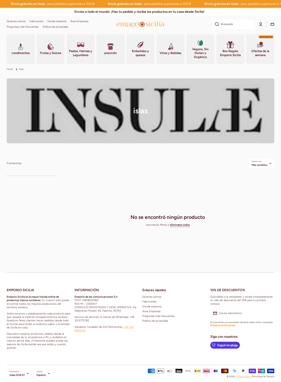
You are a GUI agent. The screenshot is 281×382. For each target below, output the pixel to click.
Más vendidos (259, 164)
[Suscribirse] (269, 313)
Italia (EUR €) (17, 374)
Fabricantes (149, 301)
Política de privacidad (155, 320)
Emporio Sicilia (243, 376)
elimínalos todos (180, 224)
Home (10, 69)
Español (41, 374)
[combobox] (233, 24)
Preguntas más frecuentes (158, 316)
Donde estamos (152, 306)
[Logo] (140, 24)
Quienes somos (151, 296)
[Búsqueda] (215, 24)
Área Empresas (151, 311)
